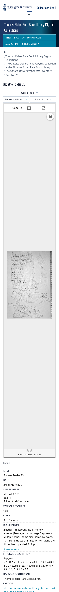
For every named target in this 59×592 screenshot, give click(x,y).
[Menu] (29, 13)
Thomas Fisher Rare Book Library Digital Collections (28, 58)
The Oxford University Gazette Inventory (28, 71)
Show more (10, 549)
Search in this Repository (22, 43)
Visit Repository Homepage (23, 37)
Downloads (41, 99)
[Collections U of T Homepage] (4, 52)
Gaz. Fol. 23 (11, 75)
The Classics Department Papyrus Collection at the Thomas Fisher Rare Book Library (30, 65)
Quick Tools (27, 92)
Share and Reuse (14, 99)
